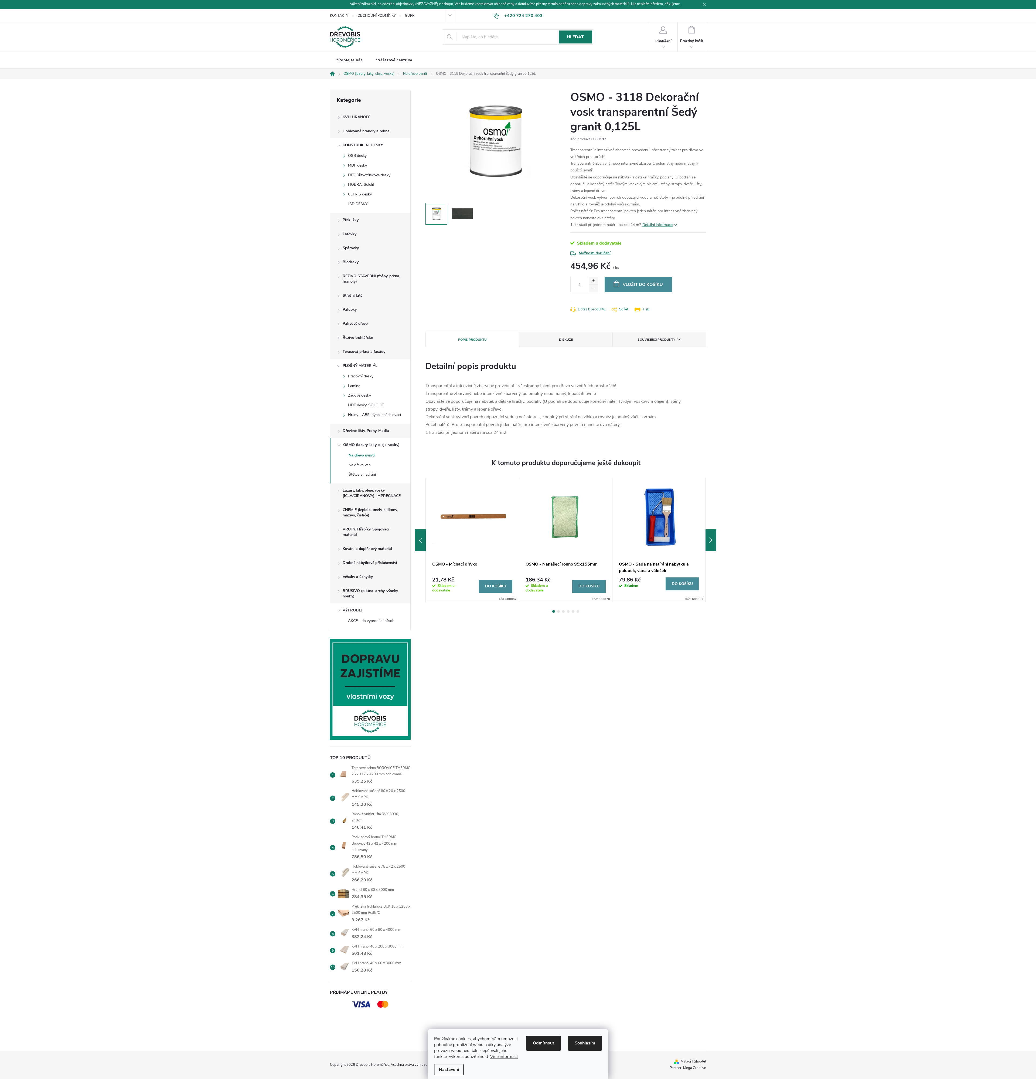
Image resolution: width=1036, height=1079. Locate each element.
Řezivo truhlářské (358, 337)
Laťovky (349, 233)
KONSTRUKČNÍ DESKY (363, 145)
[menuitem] (349, 60)
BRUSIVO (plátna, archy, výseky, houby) (370, 593)
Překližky (351, 219)
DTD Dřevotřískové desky (369, 175)
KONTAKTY (339, 15)
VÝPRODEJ (352, 610)
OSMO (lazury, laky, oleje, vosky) (371, 444)
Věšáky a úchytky (358, 576)
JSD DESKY (357, 204)
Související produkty (656, 339)
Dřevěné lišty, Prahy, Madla (366, 430)
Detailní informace (657, 224)
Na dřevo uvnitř (362, 455)
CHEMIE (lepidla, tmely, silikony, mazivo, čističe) (370, 512)
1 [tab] (553, 611)
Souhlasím (585, 1043)
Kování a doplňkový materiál (367, 548)
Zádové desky (359, 395)
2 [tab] (558, 611)
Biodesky (351, 262)
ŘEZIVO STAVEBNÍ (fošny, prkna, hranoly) (371, 278)
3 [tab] (563, 611)
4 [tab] (568, 611)
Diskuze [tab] (566, 339)
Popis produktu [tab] (472, 339)
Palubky (350, 309)
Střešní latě (352, 295)
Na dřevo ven (360, 465)
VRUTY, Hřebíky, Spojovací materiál (366, 532)
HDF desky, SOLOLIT (366, 405)
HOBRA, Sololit (361, 184)
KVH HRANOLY (356, 117)
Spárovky (351, 248)
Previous (420, 540)
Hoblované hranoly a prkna (366, 131)
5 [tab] (573, 611)
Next (711, 540)
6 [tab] (578, 611)
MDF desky (357, 165)
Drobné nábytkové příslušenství (370, 562)
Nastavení (449, 1070)
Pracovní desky (360, 376)
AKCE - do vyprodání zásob (371, 620)
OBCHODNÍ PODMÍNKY (376, 15)
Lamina (354, 385)
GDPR (410, 15)
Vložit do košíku (643, 284)
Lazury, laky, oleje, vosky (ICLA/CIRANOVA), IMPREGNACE (372, 493)
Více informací (504, 1057)
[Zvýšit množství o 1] (593, 281)
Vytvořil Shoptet (693, 1061)
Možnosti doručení (595, 253)
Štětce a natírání (362, 474)
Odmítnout (543, 1043)
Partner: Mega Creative (688, 1068)
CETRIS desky (360, 194)
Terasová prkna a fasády (364, 351)
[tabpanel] (472, 540)
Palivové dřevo (355, 323)
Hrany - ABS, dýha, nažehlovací (374, 414)
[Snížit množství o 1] (593, 288)
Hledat (575, 37)
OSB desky (357, 155)
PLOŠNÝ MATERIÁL (360, 365)
